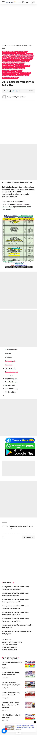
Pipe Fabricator (8, 63)
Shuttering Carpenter (10, 73)
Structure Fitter (9, 75)
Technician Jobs (22, 75)
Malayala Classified (9, 650)
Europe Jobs (8, 365)
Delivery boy (20, 54)
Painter (25, 61)
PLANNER (18, 65)
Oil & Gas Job (7, 61)
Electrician (8, 357)
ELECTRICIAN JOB (14, 56)
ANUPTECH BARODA (9, 647)
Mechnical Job (27, 58)
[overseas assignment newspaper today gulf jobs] (30, 684)
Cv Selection (22, 51)
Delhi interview (8, 54)
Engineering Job (27, 56)
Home (4, 45)
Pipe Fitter (19, 63)
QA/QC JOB (20, 68)
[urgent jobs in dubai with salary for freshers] (30, 674)
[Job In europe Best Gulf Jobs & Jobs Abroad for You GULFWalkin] (14, 2)
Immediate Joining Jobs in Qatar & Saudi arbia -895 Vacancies (10, 705)
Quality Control (9, 70)
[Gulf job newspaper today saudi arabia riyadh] (30, 695)
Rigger (19, 70)
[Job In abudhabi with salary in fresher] (30, 664)
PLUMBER (26, 65)
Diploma (29, 54)
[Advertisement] (18, 23)
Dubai (5, 56)
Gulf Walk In (16, 58)
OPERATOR (17, 61)
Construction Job (9, 51)
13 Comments (29, 537)
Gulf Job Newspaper (11, 349)
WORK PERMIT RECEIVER (10, 77)
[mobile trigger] (4, 2)
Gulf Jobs (6, 58)
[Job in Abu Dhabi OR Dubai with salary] (30, 717)
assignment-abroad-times (12, 642)
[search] (23, 2)
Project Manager (9, 68)
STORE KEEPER (25, 73)
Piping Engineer (8, 65)
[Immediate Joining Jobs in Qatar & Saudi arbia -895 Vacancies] (30, 705)
